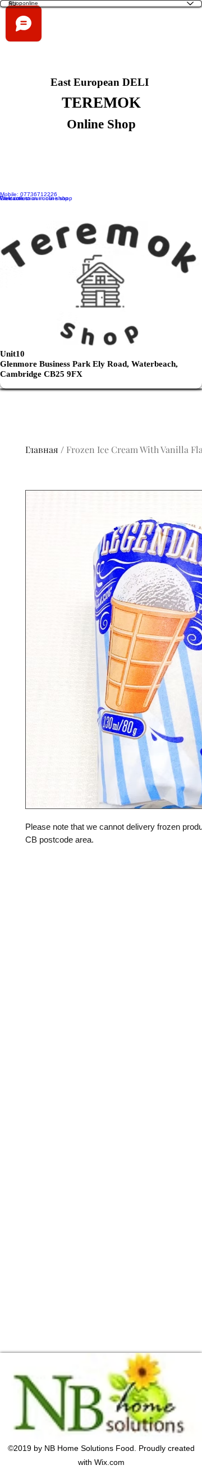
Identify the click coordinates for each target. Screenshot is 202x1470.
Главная (41, 449)
